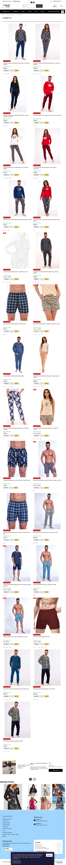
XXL (12, 386)
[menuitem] (6, 11)
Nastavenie (17, 862)
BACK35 (16, 70)
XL (37, 73)
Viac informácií (6, 845)
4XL (7, 178)
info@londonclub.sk (41, 851)
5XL (10, 178)
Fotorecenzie (5, 826)
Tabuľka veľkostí (6, 824)
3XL (4, 178)
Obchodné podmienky (7, 832)
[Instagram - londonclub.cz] (33, 2)
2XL (8, 73)
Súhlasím (49, 855)
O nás (4, 830)
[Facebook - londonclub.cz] (31, 2)
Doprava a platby (6, 822)
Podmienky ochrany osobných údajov (11, 834)
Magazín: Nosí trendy (7, 1)
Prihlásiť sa (55, 770)
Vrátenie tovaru (16, 1)
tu (18, 858)
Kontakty (4, 836)
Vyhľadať (39, 6)
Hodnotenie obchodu (7, 828)
